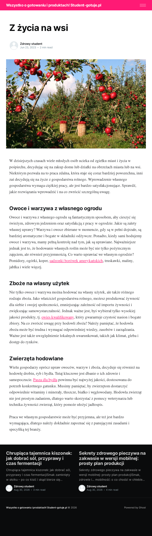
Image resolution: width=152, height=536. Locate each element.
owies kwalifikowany (58, 317)
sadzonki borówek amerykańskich (76, 260)
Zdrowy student (31, 44)
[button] (143, 5)
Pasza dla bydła (45, 379)
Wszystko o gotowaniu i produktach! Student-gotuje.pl (53, 5)
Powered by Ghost (135, 507)
